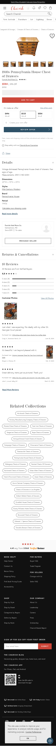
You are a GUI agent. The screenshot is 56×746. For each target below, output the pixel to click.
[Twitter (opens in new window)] (32, 721)
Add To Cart (28, 100)
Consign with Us (36, 576)
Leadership (34, 607)
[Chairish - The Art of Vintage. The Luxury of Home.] (17, 8)
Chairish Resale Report (38, 628)
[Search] (49, 13)
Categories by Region (12, 613)
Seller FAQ (34, 582)
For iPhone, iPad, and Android (15, 669)
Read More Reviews (10, 389)
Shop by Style (9, 602)
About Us (33, 602)
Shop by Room (9, 623)
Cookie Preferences (33, 732)
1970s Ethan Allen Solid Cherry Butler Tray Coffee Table (29, 335)
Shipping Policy (9, 576)
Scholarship (34, 623)
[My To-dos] (34, 8)
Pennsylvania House (10, 196)
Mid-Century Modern (11, 189)
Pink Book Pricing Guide (13, 582)
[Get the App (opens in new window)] (10, 679)
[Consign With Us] (39, 8)
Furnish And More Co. (10, 79)
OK (28, 738)
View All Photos (47, 298)
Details (28, 162)
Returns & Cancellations (28, 254)
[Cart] (50, 8)
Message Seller (28, 241)
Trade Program (35, 566)
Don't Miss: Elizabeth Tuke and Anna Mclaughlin (28, 2)
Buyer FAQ (34, 561)
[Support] (50, 741)
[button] (5, 8)
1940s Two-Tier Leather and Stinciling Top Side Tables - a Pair (31, 378)
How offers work (46, 108)
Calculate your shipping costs (14, 208)
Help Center (8, 561)
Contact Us (8, 566)
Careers (33, 613)
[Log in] (28, 8)
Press (32, 618)
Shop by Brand (9, 607)
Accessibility (9, 587)
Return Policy (9, 571)
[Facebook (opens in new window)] (15, 721)
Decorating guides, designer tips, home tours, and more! (25, 659)
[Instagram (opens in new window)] (6, 721)
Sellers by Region (10, 618)
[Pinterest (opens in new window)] (23, 721)
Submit (45, 646)
